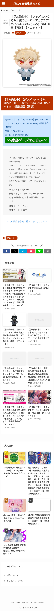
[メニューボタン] (3, 3)
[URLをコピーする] (47, 251)
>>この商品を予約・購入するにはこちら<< (27, 221)
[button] (6, 251)
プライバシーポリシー (16, 581)
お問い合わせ (12, 575)
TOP (12, 602)
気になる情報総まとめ (27, 3)
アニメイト (20, 33)
